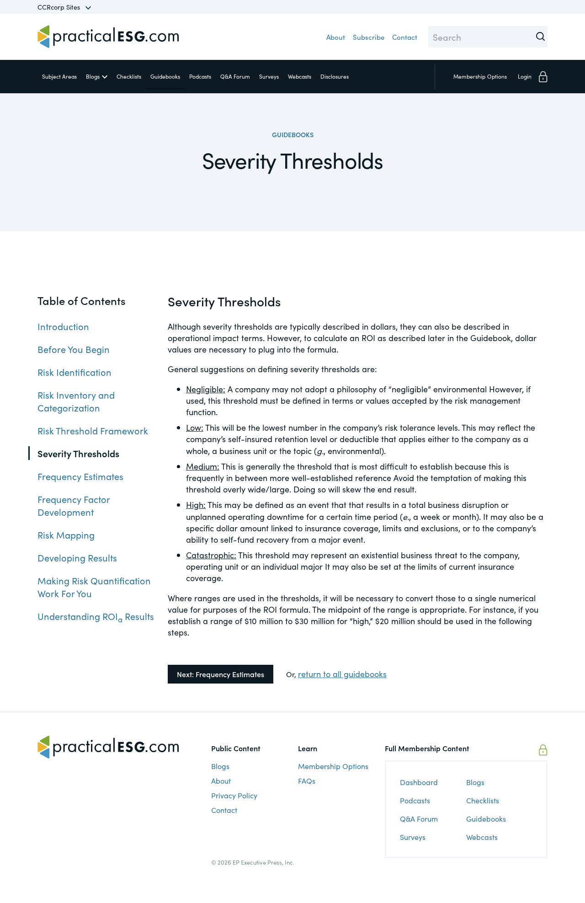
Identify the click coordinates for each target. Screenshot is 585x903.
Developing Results (77, 557)
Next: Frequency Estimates (220, 674)
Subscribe (368, 37)
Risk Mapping (66, 535)
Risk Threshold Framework (92, 430)
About (335, 37)
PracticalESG (108, 36)
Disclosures (334, 76)
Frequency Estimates (80, 476)
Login (525, 76)
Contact (404, 37)
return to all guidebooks (342, 673)
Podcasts (200, 76)
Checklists (129, 76)
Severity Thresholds (78, 453)
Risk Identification (74, 372)
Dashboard (419, 782)
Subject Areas (59, 76)
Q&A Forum (235, 76)
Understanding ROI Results (95, 616)
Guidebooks (165, 76)
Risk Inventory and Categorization (76, 401)
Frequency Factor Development (73, 505)
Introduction (63, 326)
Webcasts (299, 76)
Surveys (269, 76)
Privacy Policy (234, 795)
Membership (480, 76)
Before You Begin (73, 349)
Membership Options (333, 766)
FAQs (306, 780)
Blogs (93, 76)
